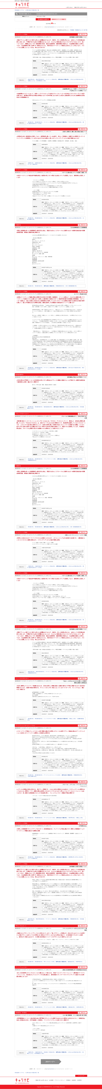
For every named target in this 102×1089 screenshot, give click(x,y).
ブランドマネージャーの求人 (50, 458)
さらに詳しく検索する (43, 19)
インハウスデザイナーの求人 (50, 718)
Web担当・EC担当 (21, 1012)
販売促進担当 (19, 374)
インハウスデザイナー (22, 678)
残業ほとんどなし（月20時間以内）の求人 (37, 80)
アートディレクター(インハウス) (25, 725)
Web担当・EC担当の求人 (49, 1052)
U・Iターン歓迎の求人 (33, 164)
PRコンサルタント (21, 926)
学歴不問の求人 (72, 817)
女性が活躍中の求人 (32, 776)
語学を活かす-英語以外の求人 (75, 367)
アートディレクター (21, 782)
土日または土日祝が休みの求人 (76, 79)
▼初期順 (72, 30)
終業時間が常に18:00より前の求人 (76, 857)
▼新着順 (77, 30)
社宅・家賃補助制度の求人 (71, 285)
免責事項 (74, 1080)
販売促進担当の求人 (48, 406)
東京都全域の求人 (39, 122)
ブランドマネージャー (22, 413)
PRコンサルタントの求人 (49, 961)
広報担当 (18, 225)
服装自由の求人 (71, 961)
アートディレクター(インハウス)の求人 (52, 775)
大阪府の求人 (31, 566)
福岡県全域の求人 (39, 163)
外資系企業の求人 (80, 1007)
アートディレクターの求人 (49, 817)
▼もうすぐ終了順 (83, 30)
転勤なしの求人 (72, 718)
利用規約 (68, 1080)
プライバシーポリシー (60, 1080)
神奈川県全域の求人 (40, 79)
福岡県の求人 (31, 163)
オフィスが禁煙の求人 (32, 858)
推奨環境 (79, 1080)
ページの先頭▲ (81, 1076)
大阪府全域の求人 (39, 566)
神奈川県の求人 (31, 79)
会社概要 (51, 1080)
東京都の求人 (31, 122)
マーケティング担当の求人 (51, 79)
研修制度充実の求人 (60, 285)
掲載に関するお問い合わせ (80, 7)
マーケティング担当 (21, 34)
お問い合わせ (70, 7)
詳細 (82, 34)
